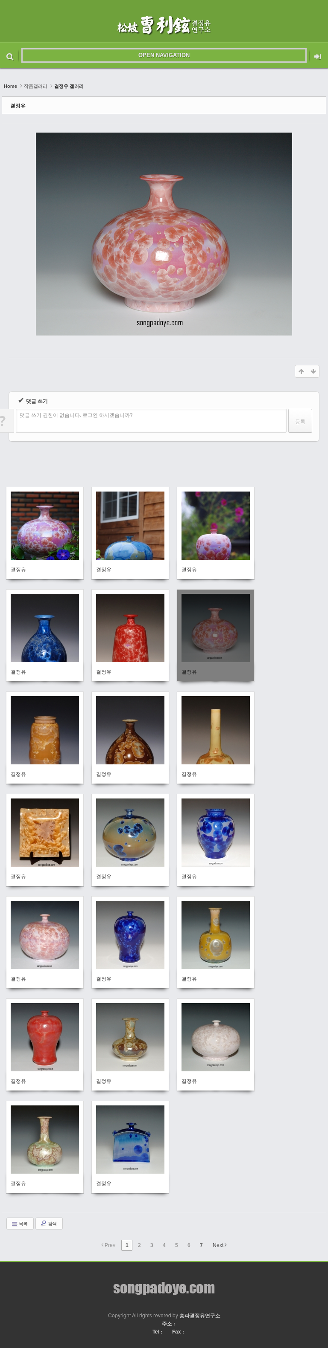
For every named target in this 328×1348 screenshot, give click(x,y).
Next (219, 1245)
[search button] (10, 55)
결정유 (18, 105)
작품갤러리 (35, 85)
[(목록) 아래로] (313, 371)
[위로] (301, 371)
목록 (22, 1223)
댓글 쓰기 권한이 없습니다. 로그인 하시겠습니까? (76, 414)
